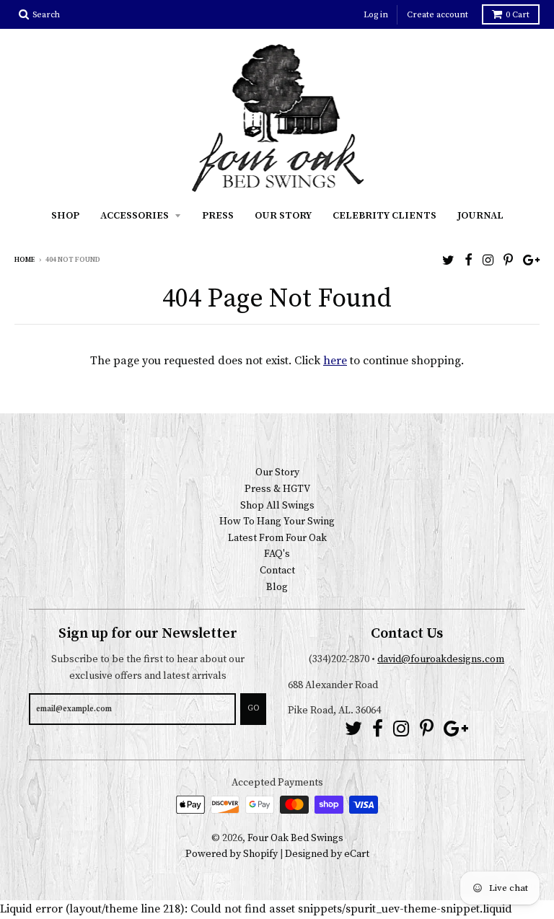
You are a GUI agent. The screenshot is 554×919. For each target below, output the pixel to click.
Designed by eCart (327, 854)
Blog (277, 587)
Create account (437, 14)
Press (218, 215)
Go (253, 708)
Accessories (135, 215)
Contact (277, 570)
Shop (65, 215)
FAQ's (277, 554)
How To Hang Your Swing (277, 521)
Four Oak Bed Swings (295, 838)
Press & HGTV (277, 489)
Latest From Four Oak (277, 538)
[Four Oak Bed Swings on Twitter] (448, 260)
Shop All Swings (277, 505)
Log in (376, 14)
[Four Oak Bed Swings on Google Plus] (531, 260)
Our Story (283, 215)
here (335, 360)
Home (24, 259)
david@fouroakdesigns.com (440, 659)
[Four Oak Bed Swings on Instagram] (488, 260)
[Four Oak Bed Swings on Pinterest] (508, 260)
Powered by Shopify (231, 854)
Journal (480, 215)
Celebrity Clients (384, 215)
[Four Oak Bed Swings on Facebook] (468, 260)
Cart (517, 14)
